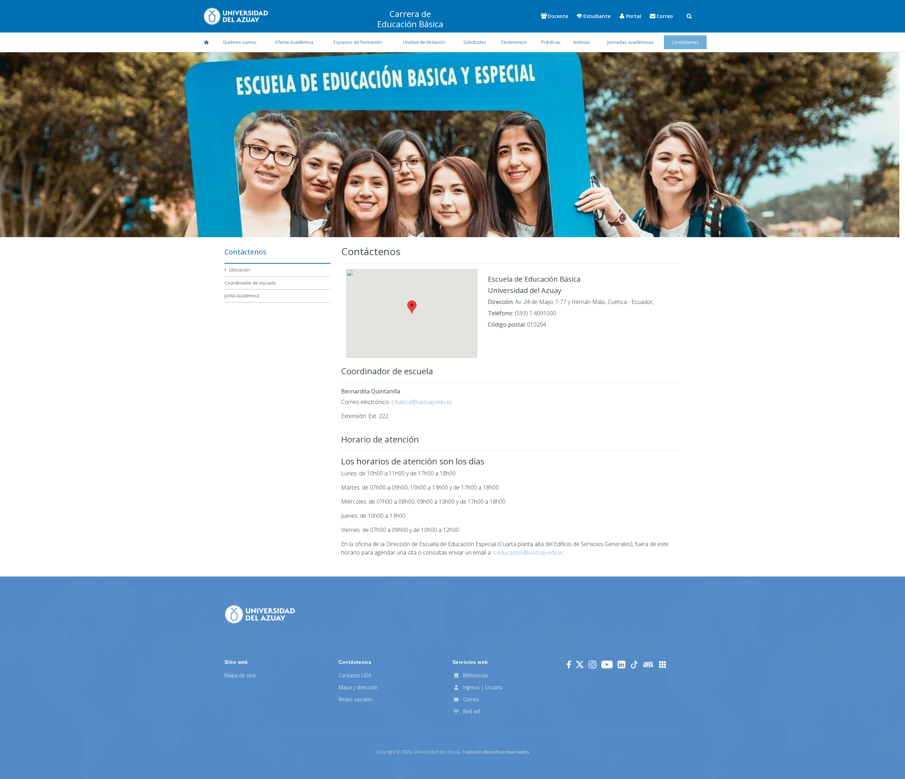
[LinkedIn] (621, 664)
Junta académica (241, 295)
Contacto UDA (355, 675)
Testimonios (514, 42)
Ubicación (239, 269)
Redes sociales (356, 699)
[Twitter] (580, 664)
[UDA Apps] (662, 664)
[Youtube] (607, 664)
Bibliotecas (475, 675)
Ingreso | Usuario (482, 687)
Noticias (581, 42)
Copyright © (393, 752)
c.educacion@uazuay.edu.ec (528, 552)
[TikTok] (634, 664)
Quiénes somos (240, 42)
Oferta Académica (294, 42)
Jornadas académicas (630, 42)
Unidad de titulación (424, 42)
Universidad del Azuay (437, 752)
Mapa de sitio (240, 675)
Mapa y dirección (358, 687)
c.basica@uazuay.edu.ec (421, 402)
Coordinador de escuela (250, 283)
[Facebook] (569, 664)
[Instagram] (592, 664)
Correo (470, 699)
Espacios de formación (357, 42)
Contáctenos (685, 42)
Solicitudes (474, 42)
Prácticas (551, 42)
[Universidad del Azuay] (259, 614)
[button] (411, 307)
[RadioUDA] (648, 664)
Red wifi (471, 711)
